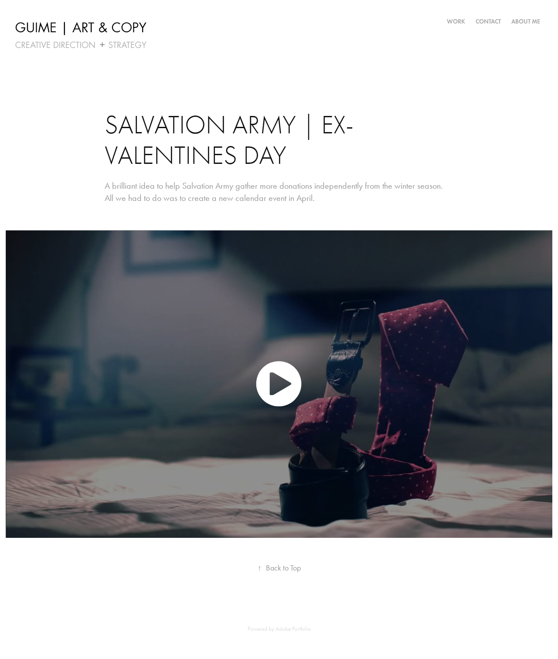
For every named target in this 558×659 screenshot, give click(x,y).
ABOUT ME (525, 21)
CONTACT (488, 21)
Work (456, 21)
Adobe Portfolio (293, 628)
